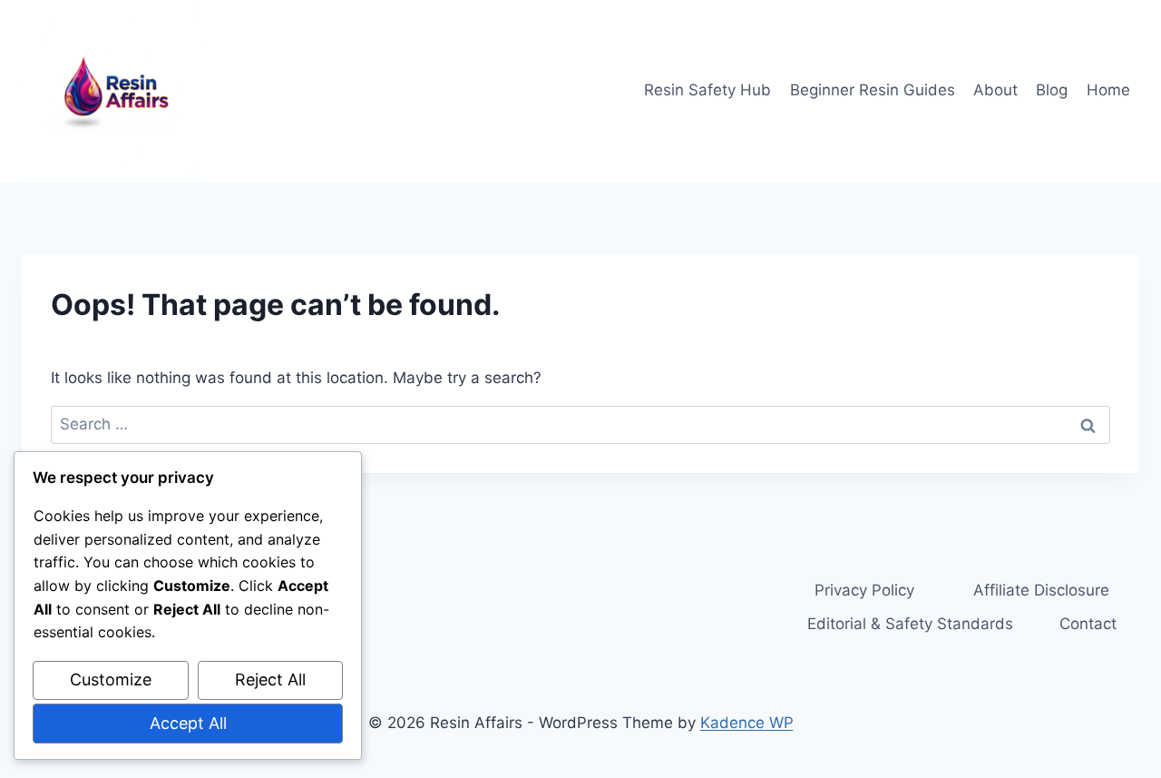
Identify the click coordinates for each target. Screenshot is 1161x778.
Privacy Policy (864, 590)
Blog (1052, 90)
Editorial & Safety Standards (910, 624)
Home (1108, 90)
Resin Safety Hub (707, 90)
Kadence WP (747, 723)
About (995, 90)
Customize (110, 679)
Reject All (270, 679)
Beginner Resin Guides (872, 90)
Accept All (188, 723)
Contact (1088, 624)
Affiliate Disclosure (1041, 590)
